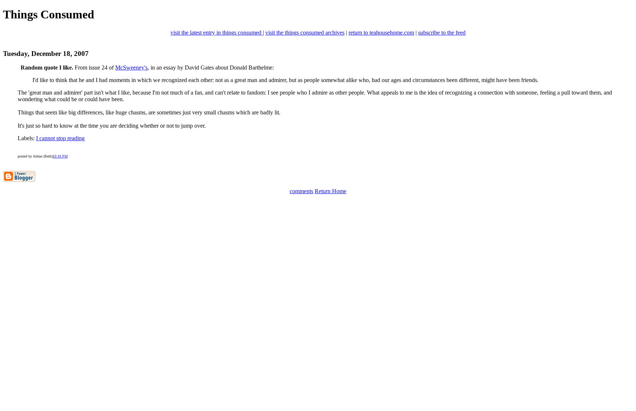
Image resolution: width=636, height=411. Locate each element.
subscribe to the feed (442, 32)
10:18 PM (60, 156)
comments (301, 191)
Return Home (330, 191)
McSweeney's (131, 67)
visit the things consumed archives (304, 32)
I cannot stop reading (60, 138)
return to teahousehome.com (381, 32)
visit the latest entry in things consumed (216, 32)
